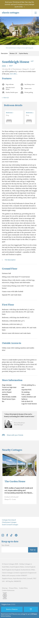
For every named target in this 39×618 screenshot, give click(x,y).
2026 (4, 66)
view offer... (14, 74)
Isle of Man (31, 570)
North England (6, 570)
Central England (30, 567)
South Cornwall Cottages (10, 524)
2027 (11, 66)
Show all (6, 97)
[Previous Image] (3, 29)
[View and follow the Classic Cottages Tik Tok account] (11, 536)
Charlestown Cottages (9, 522)
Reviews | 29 (13, 53)
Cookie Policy (23, 588)
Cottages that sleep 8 (9, 520)
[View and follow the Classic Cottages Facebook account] (7, 536)
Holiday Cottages (24, 564)
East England (16, 570)
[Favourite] (31, 609)
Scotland (23, 570)
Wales (22, 567)
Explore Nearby (23, 53)
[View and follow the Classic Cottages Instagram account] (3, 536)
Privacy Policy (13, 588)
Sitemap (5, 588)
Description (4, 53)
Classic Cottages (9, 564)
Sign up (33, 550)
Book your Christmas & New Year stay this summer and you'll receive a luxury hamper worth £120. (19, 4)
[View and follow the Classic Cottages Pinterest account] (16, 536)
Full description (10, 260)
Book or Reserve (12, 609)
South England (14, 567)
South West (5, 567)
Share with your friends (15, 435)
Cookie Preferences (8, 590)
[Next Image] (35, 29)
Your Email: (5, 545)
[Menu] (35, 13)
